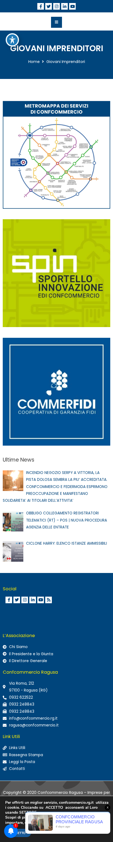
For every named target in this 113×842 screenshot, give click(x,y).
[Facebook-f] (40, 6)
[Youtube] (72, 6)
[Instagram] (56, 6)
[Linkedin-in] (64, 6)
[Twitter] (48, 6)
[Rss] (48, 600)
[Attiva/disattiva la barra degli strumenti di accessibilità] (12, 39)
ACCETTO (18, 833)
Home (34, 61)
